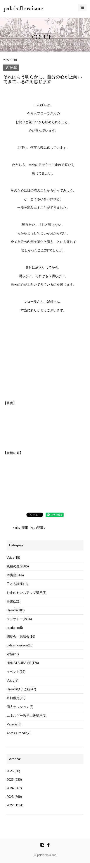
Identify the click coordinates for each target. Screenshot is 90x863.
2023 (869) (14, 796)
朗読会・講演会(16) (21, 636)
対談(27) (13, 654)
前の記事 (21, 527)
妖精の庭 (11, 67)
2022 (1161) (15, 805)
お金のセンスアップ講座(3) (27, 592)
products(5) (15, 628)
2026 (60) (13, 771)
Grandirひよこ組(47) (21, 689)
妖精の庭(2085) (18, 566)
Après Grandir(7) (19, 733)
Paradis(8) (14, 724)
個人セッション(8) (20, 707)
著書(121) (14, 601)
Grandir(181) (16, 610)
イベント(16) (16, 671)
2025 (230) (14, 779)
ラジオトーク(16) (19, 619)
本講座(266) (15, 575)
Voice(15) (13, 557)
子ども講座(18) (18, 584)
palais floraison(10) (20, 645)
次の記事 (37, 527)
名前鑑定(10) (16, 698)
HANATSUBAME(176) (23, 663)
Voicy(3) (12, 680)
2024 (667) (14, 788)
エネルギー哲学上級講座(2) (27, 715)
